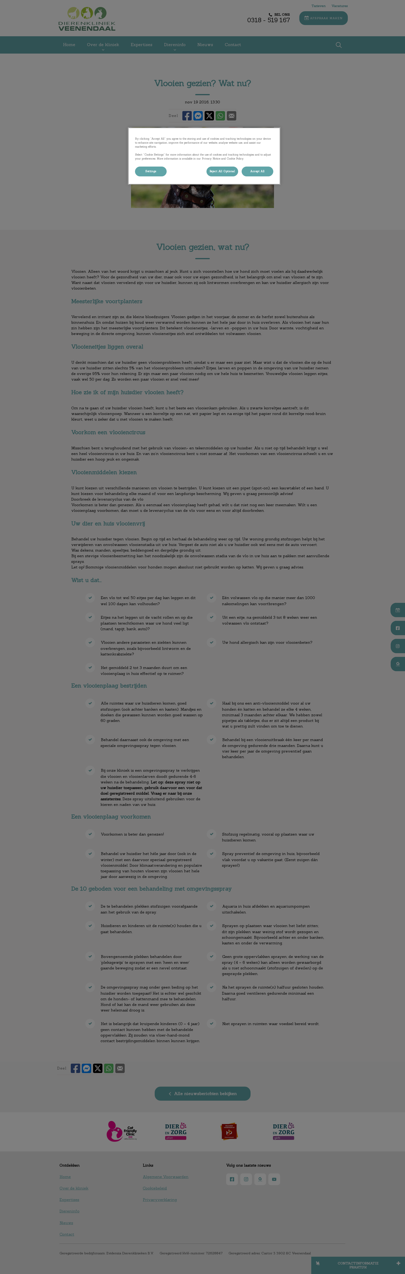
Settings (150, 171)
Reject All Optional (222, 171)
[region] (204, 156)
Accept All (257, 171)
